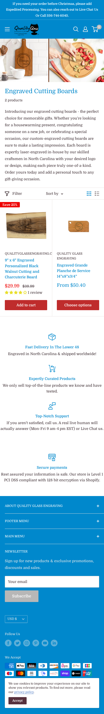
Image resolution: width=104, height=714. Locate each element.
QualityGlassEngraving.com (26, 253)
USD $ (12, 619)
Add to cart (26, 305)
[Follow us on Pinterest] (35, 643)
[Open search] (76, 29)
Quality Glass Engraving (69, 256)
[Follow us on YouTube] (45, 643)
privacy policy (24, 692)
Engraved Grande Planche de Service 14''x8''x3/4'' (73, 271)
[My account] (85, 29)
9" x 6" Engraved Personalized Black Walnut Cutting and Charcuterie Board (22, 268)
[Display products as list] (97, 193)
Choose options (78, 305)
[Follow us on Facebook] (8, 643)
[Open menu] (7, 29)
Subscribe (21, 596)
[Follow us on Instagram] (26, 643)
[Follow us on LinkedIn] (54, 643)
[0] (95, 29)
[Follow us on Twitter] (17, 643)
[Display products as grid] (89, 193)
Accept (17, 700)
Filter (17, 193)
